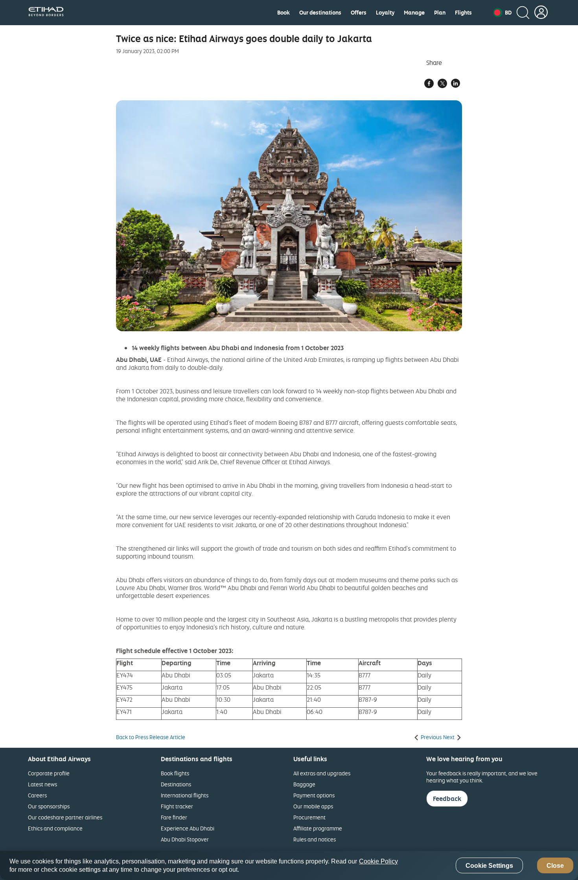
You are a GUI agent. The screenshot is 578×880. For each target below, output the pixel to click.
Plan (439, 12)
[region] (289, 865)
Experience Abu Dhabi (187, 828)
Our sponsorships (49, 806)
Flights (463, 12)
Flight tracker (177, 806)
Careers (37, 795)
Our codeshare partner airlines (65, 817)
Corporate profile (49, 773)
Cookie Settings (489, 865)
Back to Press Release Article (150, 737)
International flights (184, 795)
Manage (414, 12)
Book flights (175, 773)
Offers (358, 12)
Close (555, 865)
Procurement (309, 817)
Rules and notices (314, 839)
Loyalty (385, 12)
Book (283, 12)
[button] (502, 12)
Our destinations (320, 12)
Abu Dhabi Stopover (185, 839)
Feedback (447, 798)
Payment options (314, 795)
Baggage (304, 784)
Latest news (42, 784)
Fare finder (174, 817)
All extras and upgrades (321, 773)
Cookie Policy (378, 861)
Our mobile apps (313, 806)
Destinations (176, 784)
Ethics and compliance (55, 828)
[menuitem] (283, 12)
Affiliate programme (317, 828)
